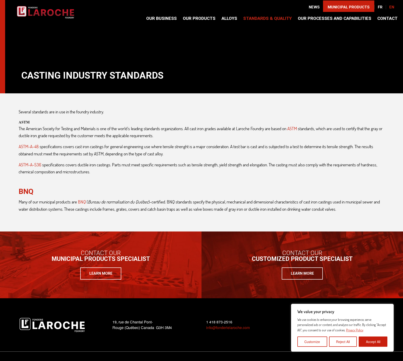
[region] (342, 328)
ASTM (292, 128)
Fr (380, 7)
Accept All (373, 341)
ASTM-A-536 (30, 165)
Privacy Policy (354, 330)
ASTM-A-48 (29, 146)
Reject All (343, 341)
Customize (312, 341)
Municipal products (349, 7)
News (314, 7)
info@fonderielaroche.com (228, 327)
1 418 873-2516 (219, 322)
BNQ (82, 202)
